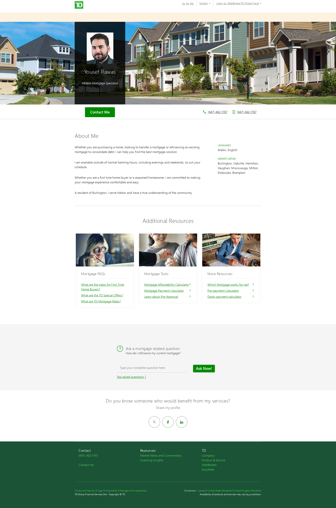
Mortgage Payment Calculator (164, 290)
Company (208, 455)
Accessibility (111, 490)
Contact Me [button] (100, 112)
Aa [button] (183, 3)
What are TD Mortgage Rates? (101, 301)
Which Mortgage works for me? (228, 284)
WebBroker (209, 464)
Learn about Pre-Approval (161, 296)
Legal (100, 490)
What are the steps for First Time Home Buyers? (102, 286)
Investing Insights (152, 460)
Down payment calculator (224, 296)
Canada (202, 490)
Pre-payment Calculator (223, 290)
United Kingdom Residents (247, 490)
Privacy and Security (85, 490)
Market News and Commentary (161, 455)
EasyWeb (208, 469)
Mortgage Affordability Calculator (166, 284)
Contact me (86, 464)
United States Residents (220, 490)
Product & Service (213, 460)
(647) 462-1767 (217, 112)
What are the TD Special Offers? (102, 295)
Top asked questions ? (131, 376)
